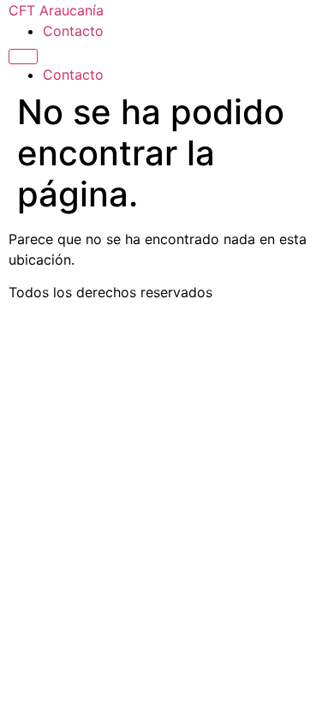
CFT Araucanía (56, 10)
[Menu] (23, 56)
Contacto (73, 30)
